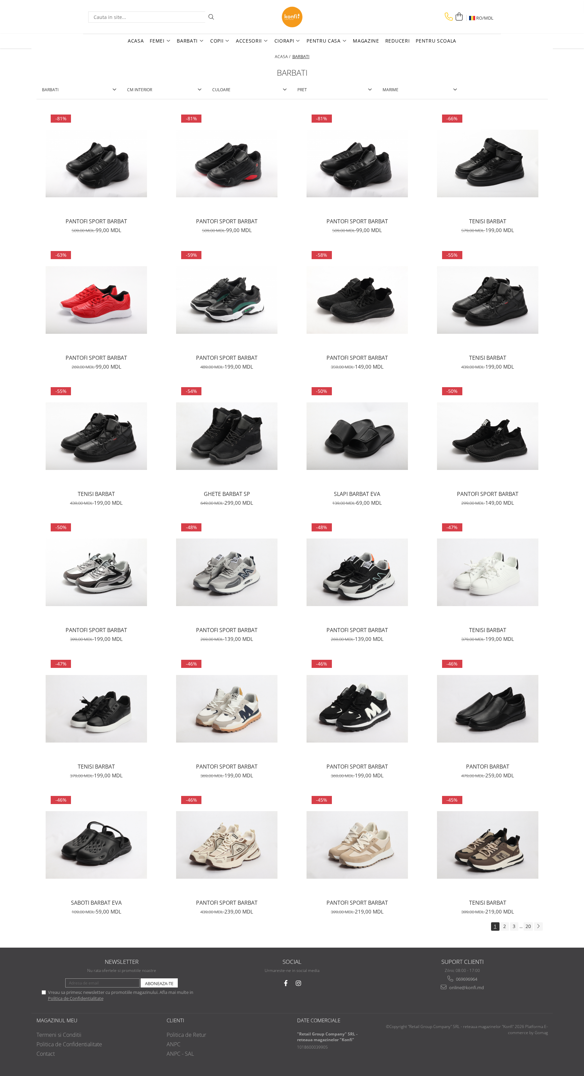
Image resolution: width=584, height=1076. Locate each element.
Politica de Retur (186, 1035)
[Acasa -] (292, 17)
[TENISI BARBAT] (487, 163)
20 (528, 926)
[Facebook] (286, 983)
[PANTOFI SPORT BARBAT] (96, 163)
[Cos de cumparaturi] (459, 16)
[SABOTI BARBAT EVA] (96, 845)
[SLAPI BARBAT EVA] (357, 436)
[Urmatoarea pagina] (538, 926)
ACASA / (283, 56)
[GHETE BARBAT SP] (226, 436)
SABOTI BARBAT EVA (96, 902)
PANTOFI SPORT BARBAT (96, 221)
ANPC (173, 1044)
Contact (45, 1053)
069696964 (466, 979)
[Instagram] (299, 983)
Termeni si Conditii (58, 1035)
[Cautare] (211, 17)
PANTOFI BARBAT (487, 766)
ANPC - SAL (180, 1053)
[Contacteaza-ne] (449, 16)
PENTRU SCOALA (436, 40)
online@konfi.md (466, 987)
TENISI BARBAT (487, 221)
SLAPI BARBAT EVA (357, 494)
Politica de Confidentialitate (75, 998)
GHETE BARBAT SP (227, 494)
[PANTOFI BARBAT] (487, 708)
